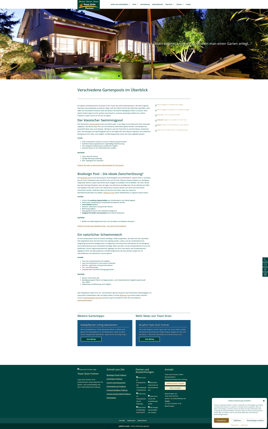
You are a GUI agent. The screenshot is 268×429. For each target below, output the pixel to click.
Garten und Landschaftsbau (119, 4)
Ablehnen (237, 420)
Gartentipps (96, 316)
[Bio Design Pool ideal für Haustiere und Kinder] (173, 121)
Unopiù (188, 4)
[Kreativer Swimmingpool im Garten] (172, 111)
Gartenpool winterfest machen (97, 325)
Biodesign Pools (109, 193)
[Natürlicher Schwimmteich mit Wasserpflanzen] (171, 131)
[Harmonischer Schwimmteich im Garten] (173, 126)
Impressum (244, 425)
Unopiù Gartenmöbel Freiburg (119, 394)
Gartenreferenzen (157, 4)
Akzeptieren (221, 420)
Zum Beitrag (91, 340)
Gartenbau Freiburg (114, 379)
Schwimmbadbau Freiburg (117, 390)
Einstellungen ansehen (255, 420)
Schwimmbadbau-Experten (92, 298)
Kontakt (122, 420)
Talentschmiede (147, 325)
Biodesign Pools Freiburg (116, 375)
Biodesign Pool (85, 178)
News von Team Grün (157, 316)
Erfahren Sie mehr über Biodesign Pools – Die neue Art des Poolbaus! (101, 226)
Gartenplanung (145, 4)
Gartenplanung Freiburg (116, 386)
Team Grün (168, 4)
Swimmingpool (94, 124)
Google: (167, 401)
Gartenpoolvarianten (84, 300)
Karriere (179, 4)
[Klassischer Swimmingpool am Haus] (169, 106)
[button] (264, 401)
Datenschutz (235, 425)
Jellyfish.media (124, 426)
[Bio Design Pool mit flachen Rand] (167, 116)
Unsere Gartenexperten (116, 383)
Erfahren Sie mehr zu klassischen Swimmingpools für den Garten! (100, 165)
